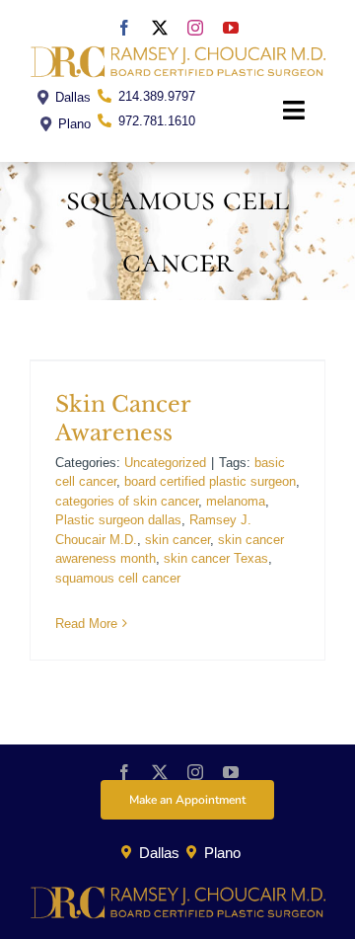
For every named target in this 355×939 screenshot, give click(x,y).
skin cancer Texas (216, 558)
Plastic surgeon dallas (118, 519)
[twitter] (160, 28)
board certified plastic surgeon (210, 481)
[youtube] (231, 28)
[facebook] (124, 28)
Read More (86, 623)
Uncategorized (165, 462)
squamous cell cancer (117, 578)
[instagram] (195, 28)
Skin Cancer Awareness (122, 418)
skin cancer (177, 539)
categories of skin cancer (126, 501)
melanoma (235, 501)
